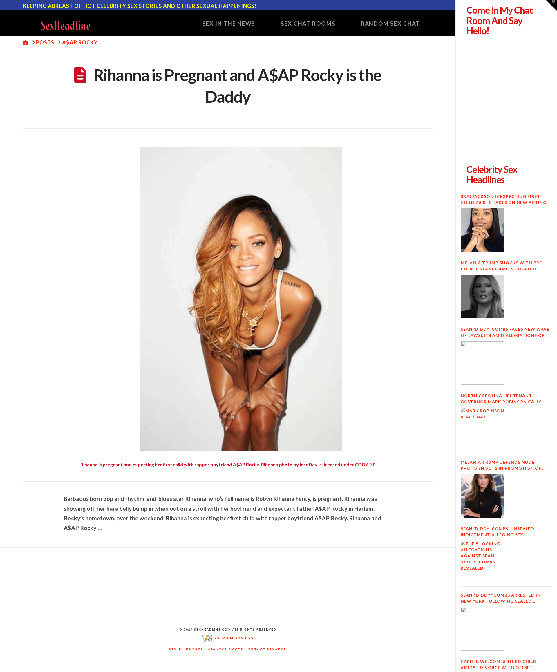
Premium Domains (233, 638)
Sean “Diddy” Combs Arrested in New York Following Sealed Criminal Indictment (501, 598)
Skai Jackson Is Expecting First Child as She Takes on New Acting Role (504, 199)
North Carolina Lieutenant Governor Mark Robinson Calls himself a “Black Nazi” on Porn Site (505, 399)
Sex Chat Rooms (225, 648)
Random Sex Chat (267, 648)
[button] (551, 5)
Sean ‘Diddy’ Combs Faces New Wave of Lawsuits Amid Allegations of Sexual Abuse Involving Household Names (505, 332)
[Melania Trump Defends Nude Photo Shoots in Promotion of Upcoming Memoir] (482, 496)
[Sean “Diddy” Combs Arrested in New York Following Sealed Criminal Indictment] (482, 629)
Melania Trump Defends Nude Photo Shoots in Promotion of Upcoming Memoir (501, 465)
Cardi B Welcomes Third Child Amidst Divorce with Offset (498, 664)
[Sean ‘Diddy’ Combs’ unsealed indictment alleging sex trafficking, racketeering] (482, 562)
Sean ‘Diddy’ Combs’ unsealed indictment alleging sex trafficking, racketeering (497, 532)
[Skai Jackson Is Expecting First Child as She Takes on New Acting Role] (482, 230)
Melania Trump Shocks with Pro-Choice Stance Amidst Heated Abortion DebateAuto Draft (503, 266)
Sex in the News (186, 648)
